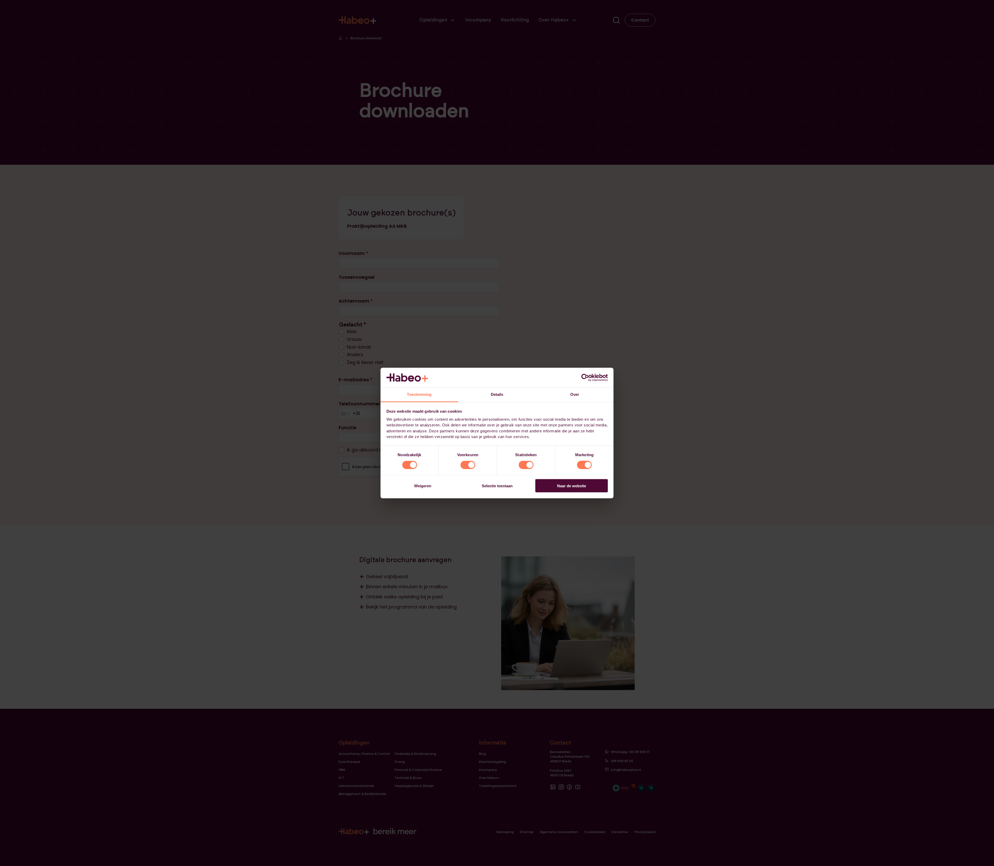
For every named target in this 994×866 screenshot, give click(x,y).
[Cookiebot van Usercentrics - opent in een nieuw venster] (585, 377)
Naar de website (571, 485)
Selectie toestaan (497, 485)
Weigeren (422, 485)
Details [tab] (497, 394)
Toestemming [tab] (419, 394)
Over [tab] (574, 394)
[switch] (468, 465)
